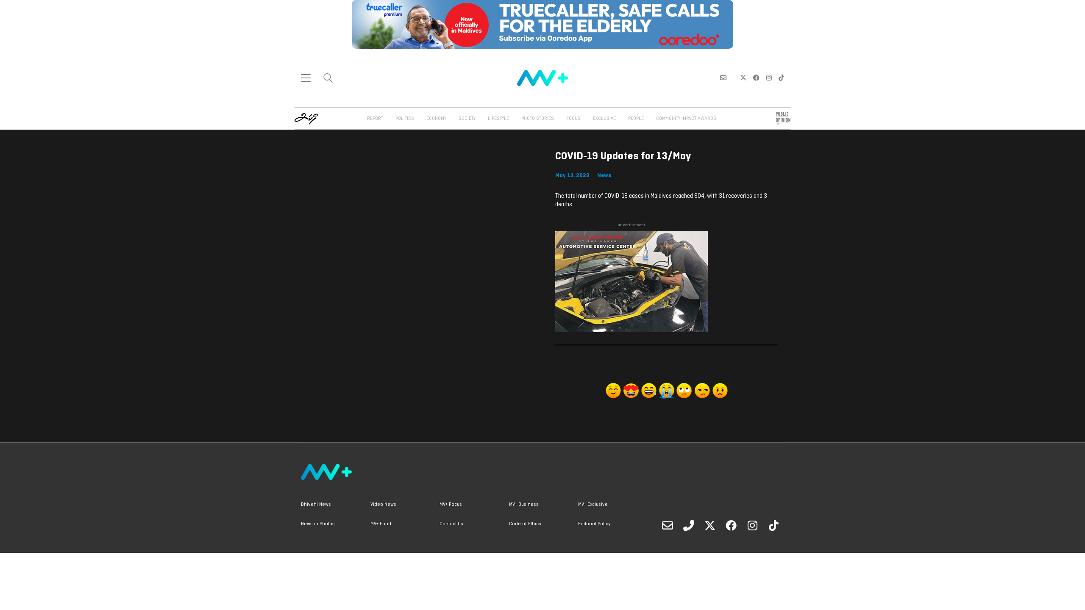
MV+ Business (524, 504)
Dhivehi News (316, 504)
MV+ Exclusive (593, 504)
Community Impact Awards (686, 118)
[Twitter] (709, 525)
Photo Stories (537, 118)
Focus (573, 118)
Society (467, 118)
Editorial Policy (594, 524)
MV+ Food (380, 524)
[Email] (667, 525)
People (636, 118)
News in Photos (318, 524)
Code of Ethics (525, 524)
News (604, 175)
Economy (436, 118)
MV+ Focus (451, 504)
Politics (404, 118)
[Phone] (688, 525)
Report (375, 118)
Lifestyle (498, 118)
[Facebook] (731, 525)
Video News (383, 504)
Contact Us (451, 524)
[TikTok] (773, 525)
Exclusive (604, 118)
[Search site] (328, 79)
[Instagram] (752, 525)
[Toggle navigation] (306, 78)
